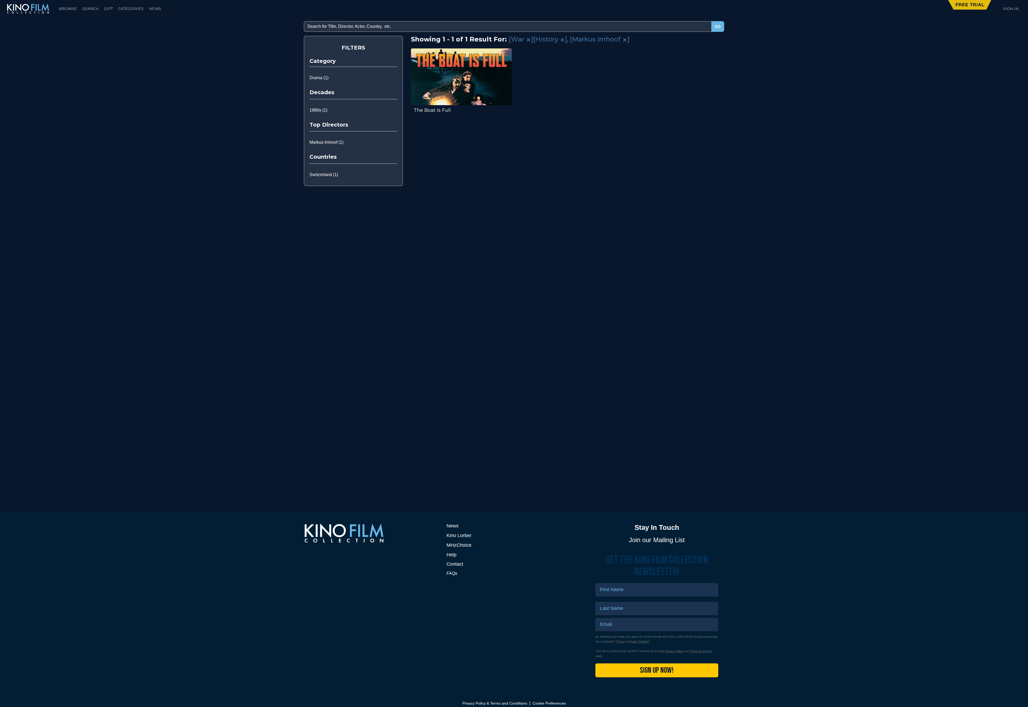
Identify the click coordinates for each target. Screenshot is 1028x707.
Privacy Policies (638, 641)
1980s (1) (318, 110)
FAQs (452, 573)
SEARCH (90, 8)
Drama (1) (318, 77)
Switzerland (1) (323, 174)
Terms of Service (701, 651)
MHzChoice (459, 545)
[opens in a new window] (371, 533)
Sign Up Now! (657, 670)
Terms (621, 641)
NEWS (155, 8)
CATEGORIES (130, 8)
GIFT (108, 8)
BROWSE (68, 8)
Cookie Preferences (549, 703)
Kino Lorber (459, 535)
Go (718, 26)
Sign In (1011, 8)
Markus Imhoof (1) (326, 142)
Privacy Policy (674, 651)
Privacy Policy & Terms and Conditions (494, 703)
